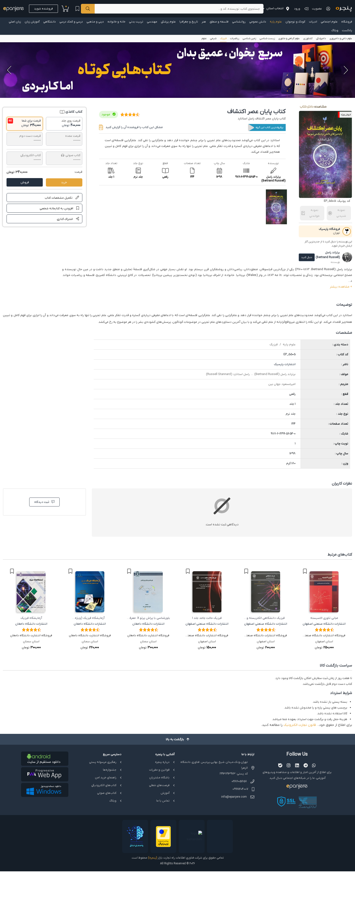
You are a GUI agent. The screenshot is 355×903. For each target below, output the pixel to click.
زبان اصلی (15, 22)
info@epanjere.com (234, 797)
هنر (204, 22)
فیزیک (223, 38)
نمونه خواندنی (314, 213)
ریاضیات (234, 38)
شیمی (213, 38)
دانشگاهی (49, 22)
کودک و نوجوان (295, 22)
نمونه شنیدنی (341, 213)
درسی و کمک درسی (71, 22)
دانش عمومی (257, 22)
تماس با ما (163, 801)
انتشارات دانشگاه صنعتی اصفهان (324, 624)
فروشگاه (346, 22)
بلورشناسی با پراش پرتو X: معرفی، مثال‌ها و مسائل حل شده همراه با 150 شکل (148, 618)
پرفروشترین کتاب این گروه (269, 127)
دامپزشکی (321, 38)
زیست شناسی (267, 38)
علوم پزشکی (168, 22)
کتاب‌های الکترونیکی (103, 785)
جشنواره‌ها (109, 770)
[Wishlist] (77, 9)
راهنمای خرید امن (105, 778)
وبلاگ (334, 30)
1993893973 (227, 774)
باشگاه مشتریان (159, 778)
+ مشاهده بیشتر (341, 287)
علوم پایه (276, 22)
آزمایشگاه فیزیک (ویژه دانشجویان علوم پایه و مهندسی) (90, 618)
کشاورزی (307, 38)
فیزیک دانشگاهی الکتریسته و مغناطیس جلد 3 (266, 618)
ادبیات (313, 22)
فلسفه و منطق (219, 22)
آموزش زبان (32, 22)
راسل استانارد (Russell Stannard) (228, 374)
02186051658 (239, 781)
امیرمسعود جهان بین (282, 384)
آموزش (165, 793)
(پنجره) (152, 858)
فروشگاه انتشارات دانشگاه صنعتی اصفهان (324, 636)
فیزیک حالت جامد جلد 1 (207, 618)
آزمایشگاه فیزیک (31, 618)
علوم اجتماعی (329, 22)
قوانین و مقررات (159, 770)
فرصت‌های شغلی (159, 785)
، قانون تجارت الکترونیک (301, 725)
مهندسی (152, 22)
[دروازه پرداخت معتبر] (163, 836)
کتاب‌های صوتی (106, 793)
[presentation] (345, 70)
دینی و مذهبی (95, 22)
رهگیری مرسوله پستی (102, 762)
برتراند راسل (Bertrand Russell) (275, 374)
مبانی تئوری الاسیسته (324, 618)
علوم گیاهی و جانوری (289, 38)
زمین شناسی (249, 38)
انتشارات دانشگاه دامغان (148, 624)
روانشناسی (239, 22)
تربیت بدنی (136, 22)
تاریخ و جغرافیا (188, 22)
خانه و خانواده (116, 22)
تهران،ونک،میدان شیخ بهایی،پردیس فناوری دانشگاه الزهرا (214, 765)
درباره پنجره (162, 762)
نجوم (204, 38)
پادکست (347, 30)
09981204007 (240, 789)
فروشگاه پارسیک (329, 229)
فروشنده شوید (43, 9)
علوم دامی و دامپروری (341, 38)
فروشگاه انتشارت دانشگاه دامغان (148, 635)
